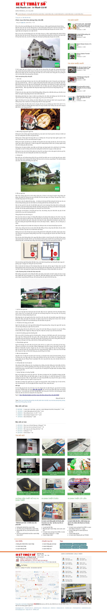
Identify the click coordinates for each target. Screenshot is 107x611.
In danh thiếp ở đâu (49, 14)
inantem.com (68, 608)
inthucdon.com (46, 608)
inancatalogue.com (20, 609)
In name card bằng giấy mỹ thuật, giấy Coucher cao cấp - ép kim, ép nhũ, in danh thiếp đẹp (53, 522)
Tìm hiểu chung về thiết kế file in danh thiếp (27, 529)
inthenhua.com (37, 608)
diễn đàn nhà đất (37, 389)
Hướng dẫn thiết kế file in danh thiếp (35, 14)
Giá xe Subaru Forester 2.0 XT (31, 415)
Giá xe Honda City (28, 416)
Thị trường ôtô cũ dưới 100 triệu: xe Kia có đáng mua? (84, 88)
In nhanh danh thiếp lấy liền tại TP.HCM (79, 535)
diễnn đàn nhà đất (43, 400)
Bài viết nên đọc (27, 17)
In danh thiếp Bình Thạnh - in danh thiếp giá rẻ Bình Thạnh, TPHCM (78, 453)
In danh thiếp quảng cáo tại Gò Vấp (32, 411)
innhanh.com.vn (29, 608)
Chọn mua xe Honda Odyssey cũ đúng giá (33, 425)
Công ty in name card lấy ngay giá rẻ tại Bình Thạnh (53, 473)
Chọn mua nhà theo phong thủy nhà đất (28, 400)
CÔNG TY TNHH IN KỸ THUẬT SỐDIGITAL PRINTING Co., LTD (29, 559)
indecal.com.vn (60, 608)
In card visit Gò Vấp (53, 454)
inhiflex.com (36, 609)
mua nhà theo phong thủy (55, 400)
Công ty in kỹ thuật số (65, 547)
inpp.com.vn (29, 609)
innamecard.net (77, 608)
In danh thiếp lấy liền (59, 14)
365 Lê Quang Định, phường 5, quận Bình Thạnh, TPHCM (34, 562)
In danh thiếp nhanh (69, 14)
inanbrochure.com (86, 608)
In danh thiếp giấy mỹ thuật (49, 544)
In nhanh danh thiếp (21, 546)
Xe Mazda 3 (26, 431)
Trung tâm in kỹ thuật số (22, 604)
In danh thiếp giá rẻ (22, 14)
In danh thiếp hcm (47, 548)
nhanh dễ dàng (72, 604)
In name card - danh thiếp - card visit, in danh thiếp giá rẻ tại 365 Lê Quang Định (42, 409)
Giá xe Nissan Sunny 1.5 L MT (31, 413)
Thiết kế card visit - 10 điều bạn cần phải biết (28, 493)
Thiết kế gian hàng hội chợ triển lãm (83, 77)
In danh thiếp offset (78, 14)
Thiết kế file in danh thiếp (79, 544)
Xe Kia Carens (27, 432)
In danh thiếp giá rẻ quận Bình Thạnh (28, 474)
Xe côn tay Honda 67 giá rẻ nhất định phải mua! (83, 68)
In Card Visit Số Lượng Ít (28, 454)
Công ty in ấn (83, 547)
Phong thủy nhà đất (26, 402)
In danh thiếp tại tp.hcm (66, 544)
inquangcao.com (20, 608)
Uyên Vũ (23, 22)
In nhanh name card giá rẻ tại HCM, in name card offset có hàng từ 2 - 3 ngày (54, 532)
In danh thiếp (76, 547)
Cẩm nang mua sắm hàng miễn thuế (32, 429)
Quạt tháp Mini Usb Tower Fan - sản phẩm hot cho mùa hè (84, 98)
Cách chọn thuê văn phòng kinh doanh (32, 427)
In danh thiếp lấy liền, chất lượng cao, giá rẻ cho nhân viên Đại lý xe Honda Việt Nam (53, 492)
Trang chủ (18, 17)
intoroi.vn (53, 608)
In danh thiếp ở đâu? (48, 535)
